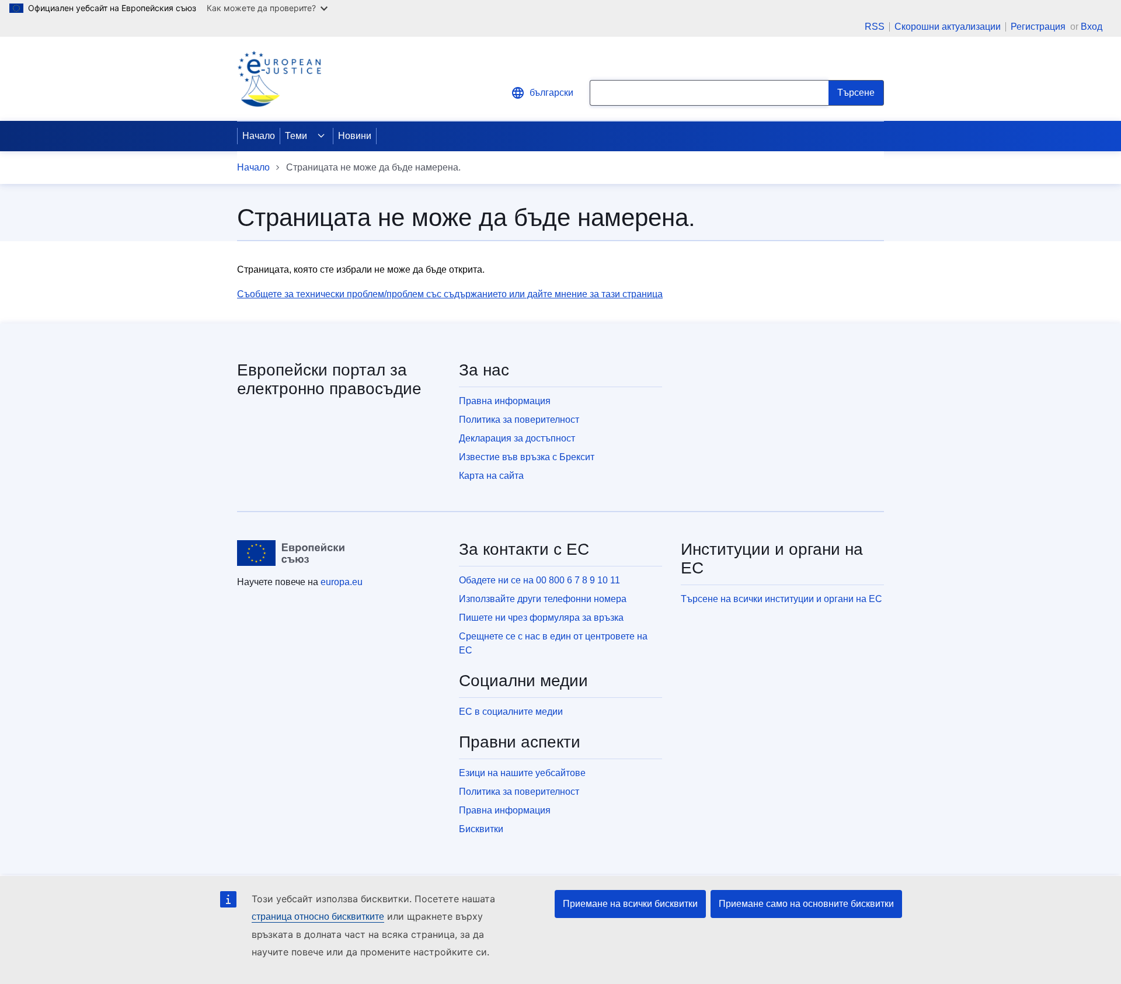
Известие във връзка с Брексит (526, 457)
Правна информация (505, 401)
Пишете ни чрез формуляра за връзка (541, 618)
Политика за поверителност (519, 420)
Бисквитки (481, 829)
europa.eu (342, 582)
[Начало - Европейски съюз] (291, 553)
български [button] (551, 93)
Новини (354, 136)
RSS (875, 27)
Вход (1091, 27)
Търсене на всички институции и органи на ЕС (781, 599)
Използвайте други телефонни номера (542, 599)
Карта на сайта (491, 476)
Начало (258, 136)
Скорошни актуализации (947, 27)
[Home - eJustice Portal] (279, 79)
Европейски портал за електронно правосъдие (329, 379)
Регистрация (1039, 27)
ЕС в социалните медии (511, 712)
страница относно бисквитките (318, 917)
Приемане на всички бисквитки (630, 904)
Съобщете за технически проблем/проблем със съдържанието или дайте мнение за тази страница (450, 294)
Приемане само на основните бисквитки (806, 904)
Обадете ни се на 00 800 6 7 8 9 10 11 (539, 580)
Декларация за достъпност (517, 438)
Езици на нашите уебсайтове (522, 773)
